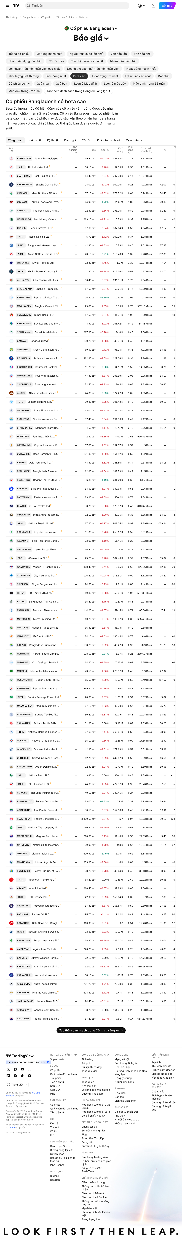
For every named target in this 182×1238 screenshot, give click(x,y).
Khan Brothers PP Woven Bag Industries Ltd (46, 193)
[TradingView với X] (8, 1069)
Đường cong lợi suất (61, 1149)
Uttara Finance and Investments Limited (46, 410)
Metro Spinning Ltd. (44, 618)
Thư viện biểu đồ (161, 1065)
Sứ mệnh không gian (94, 1130)
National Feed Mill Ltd (40, 523)
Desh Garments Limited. (46, 453)
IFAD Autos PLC (42, 636)
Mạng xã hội (122, 1059)
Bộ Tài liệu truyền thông (95, 1146)
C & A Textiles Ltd (39, 505)
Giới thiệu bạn (122, 1066)
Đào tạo (119, 1096)
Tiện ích (156, 1062)
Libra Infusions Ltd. (43, 853)
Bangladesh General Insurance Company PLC (44, 245)
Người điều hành (124, 1081)
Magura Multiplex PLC (48, 705)
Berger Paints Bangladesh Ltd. (46, 688)
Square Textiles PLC (46, 714)
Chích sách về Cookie (94, 1197)
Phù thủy (120, 1115)
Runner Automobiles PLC (48, 801)
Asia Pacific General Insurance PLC (47, 810)
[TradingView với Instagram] (29, 1069)
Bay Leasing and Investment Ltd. (47, 323)
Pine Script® (57, 1164)
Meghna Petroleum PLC (48, 836)
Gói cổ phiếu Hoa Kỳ (93, 1115)
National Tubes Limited (45, 627)
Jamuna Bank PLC (47, 1001)
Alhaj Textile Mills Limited (46, 280)
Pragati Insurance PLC (47, 940)
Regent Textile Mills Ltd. (46, 479)
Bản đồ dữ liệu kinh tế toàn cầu (62, 1159)
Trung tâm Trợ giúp (93, 1138)
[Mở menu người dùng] (153, 5)
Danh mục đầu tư (60, 1146)
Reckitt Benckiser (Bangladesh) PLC (47, 818)
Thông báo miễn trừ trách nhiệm (96, 1188)
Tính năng (87, 1059)
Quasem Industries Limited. (47, 749)
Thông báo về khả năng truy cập (95, 1203)
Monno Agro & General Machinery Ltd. (47, 862)
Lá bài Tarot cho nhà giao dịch (96, 1162)
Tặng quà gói (89, 1070)
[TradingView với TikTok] (22, 1075)
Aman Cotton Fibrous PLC (43, 254)
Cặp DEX (55, 1089)
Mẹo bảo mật (89, 1208)
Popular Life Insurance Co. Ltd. (47, 532)
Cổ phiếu (55, 1070)
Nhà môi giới (89, 1085)
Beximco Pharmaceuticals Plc (46, 610)
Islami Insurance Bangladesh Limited (45, 540)
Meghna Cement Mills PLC (47, 306)
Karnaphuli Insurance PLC (47, 975)
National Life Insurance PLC (46, 844)
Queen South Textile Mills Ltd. (48, 679)
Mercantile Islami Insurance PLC (45, 671)
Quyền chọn (57, 1153)
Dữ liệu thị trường (92, 1066)
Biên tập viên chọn (125, 1100)
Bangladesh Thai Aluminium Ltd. (44, 601)
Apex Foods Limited (45, 983)
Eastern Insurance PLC (47, 497)
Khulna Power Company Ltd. (44, 271)
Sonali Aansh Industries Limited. (47, 332)
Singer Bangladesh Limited (45, 584)
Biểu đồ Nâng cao (162, 1073)
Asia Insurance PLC (40, 462)
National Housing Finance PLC (44, 731)
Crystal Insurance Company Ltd (47, 445)
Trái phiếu (55, 1077)
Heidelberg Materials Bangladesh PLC (47, 219)
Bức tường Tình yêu (126, 1063)
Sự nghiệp (87, 1142)
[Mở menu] (7, 5)
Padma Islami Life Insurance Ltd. (46, 1018)
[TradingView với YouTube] (22, 1069)
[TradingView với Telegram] (15, 1075)
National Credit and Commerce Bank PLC (45, 740)
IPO (52, 1135)
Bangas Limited (39, 340)
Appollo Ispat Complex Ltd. (47, 1009)
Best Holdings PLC (44, 175)
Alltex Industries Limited (42, 393)
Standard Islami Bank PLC (47, 427)
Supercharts (57, 1059)
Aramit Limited (37, 888)
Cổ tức (54, 1131)
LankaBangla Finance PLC (47, 549)
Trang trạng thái (91, 1219)
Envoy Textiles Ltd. (43, 262)
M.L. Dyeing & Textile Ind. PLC (46, 662)
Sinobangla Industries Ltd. (47, 384)
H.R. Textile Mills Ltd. (40, 592)
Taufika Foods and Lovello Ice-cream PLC (45, 201)
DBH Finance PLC (38, 896)
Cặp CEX (55, 1085)
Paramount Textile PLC (41, 879)
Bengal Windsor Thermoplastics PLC (47, 297)
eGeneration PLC (37, 558)
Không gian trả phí (125, 1123)
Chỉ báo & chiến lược (126, 1111)
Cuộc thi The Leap (92, 1093)
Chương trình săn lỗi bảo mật (96, 1214)
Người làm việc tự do (127, 1119)
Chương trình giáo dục (162, 1108)
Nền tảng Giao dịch (163, 1077)
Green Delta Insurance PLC (46, 349)
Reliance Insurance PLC (46, 358)
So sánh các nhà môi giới (96, 1089)
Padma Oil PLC (40, 914)
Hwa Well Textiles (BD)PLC (47, 375)
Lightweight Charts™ (163, 1069)
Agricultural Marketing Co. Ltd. (46, 949)
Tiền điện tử (57, 1081)
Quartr (12, 1127)
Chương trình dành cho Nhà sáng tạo (131, 1072)
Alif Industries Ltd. (38, 167)
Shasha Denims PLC (47, 184)
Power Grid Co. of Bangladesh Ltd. (47, 870)
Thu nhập (55, 1127)
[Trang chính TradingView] (16, 5)
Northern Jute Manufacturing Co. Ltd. (46, 653)
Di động (54, 1175)
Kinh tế (54, 1123)
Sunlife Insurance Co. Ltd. (46, 419)
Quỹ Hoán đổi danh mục (64, 1074)
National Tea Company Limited (44, 827)
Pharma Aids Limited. (44, 992)
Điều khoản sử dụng (93, 1182)
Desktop (55, 1179)
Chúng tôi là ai (90, 1126)
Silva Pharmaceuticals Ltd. (45, 488)
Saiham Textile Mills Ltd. (46, 723)
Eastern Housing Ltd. (40, 401)
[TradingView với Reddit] (29, 1075)
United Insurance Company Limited (46, 757)
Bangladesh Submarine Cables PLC (44, 644)
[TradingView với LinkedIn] (8, 1075)
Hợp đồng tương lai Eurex (96, 1111)
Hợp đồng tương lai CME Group (96, 1106)
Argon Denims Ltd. (46, 766)
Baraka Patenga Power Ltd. (44, 697)
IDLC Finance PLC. (38, 783)
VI (144, 5)
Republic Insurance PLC (45, 792)
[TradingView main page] (20, 1055)
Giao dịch (120, 1092)
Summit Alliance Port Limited (45, 957)
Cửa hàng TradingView (95, 1157)
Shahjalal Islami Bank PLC (48, 288)
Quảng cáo (158, 1091)
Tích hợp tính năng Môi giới (162, 1097)
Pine (52, 1093)
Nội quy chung (123, 1077)
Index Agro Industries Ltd (46, 514)
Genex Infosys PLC (41, 227)
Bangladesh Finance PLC (46, 471)
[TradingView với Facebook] (15, 1069)
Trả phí (86, 1063)
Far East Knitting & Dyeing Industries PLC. (44, 931)
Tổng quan (88, 1081)
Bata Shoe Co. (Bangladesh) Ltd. (46, 923)
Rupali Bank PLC (43, 314)
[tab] (19, 54)
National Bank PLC (38, 775)
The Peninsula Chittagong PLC (46, 210)
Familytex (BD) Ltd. (44, 436)
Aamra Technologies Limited (47, 158)
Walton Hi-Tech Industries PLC (46, 566)
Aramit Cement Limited (47, 966)
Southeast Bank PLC (47, 366)
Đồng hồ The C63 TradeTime (92, 1170)
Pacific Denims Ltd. (39, 236)
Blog (84, 1134)
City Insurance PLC (45, 575)
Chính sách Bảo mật (93, 1193)
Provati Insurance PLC (46, 905)
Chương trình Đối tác (164, 1102)
